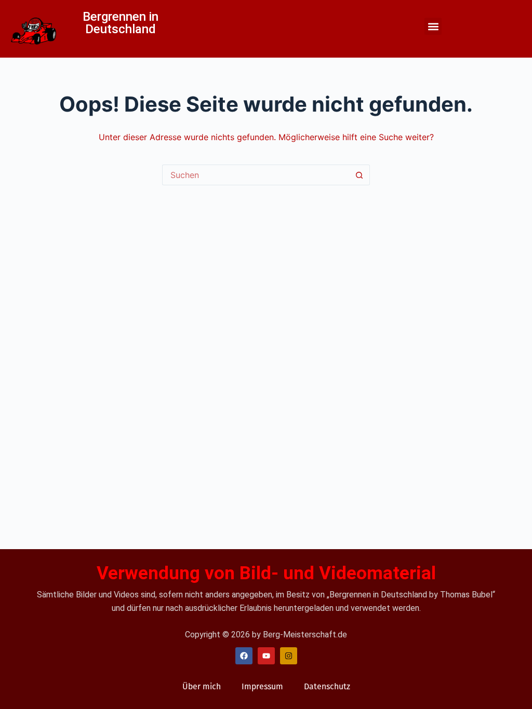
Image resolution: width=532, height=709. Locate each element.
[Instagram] (288, 655)
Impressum (262, 686)
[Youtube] (266, 655)
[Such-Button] (359, 175)
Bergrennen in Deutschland (120, 22)
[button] (433, 26)
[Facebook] (243, 655)
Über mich (201, 686)
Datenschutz (327, 686)
